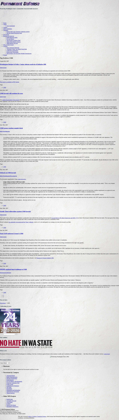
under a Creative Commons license (37, 416)
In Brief (8, 403)
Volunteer (5, 30)
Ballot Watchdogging (5, 131)
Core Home (9, 402)
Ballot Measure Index (11, 37)
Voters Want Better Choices (13, 42)
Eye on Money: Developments (14, 381)
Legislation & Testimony (12, 386)
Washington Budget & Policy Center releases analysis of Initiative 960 (23, 64)
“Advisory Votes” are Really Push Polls (16, 49)
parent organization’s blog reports (10, 100)
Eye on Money (10, 39)
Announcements (10, 375)
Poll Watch (9, 388)
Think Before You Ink (12, 43)
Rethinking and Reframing (13, 390)
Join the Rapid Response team (14, 33)
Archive (5, 46)
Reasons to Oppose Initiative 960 (45, 258)
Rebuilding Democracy (12, 406)
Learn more (107, 354)
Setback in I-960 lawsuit (8, 173)
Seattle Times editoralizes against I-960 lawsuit (15, 211)
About (4, 24)
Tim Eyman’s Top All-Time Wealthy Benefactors (18, 53)
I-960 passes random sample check (11, 128)
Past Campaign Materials (12, 47)
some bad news (22, 179)
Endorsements (3, 67)
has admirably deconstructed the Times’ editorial (21, 222)
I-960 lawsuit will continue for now (11, 93)
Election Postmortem (11, 378)
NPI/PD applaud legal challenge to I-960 (13, 269)
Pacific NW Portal (11, 405)
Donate (5, 55)
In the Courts (3, 96)
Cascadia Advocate (11, 400)
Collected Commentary (12, 50)
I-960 (4, 87)
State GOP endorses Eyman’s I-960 (11, 233)
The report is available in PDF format (9, 82)
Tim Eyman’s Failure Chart (13, 40)
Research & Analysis (8, 36)
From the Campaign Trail (12, 383)
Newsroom (6, 34)
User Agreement (10, 26)
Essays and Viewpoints (12, 52)
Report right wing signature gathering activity (18, 31)
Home (4, 23)
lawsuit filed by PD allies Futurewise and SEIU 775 (64, 218)
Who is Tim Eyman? (8, 44)
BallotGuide (9, 399)
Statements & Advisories (5, 272)
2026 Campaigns (7, 28)
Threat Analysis (13, 176)
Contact (5, 27)
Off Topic (8, 387)
